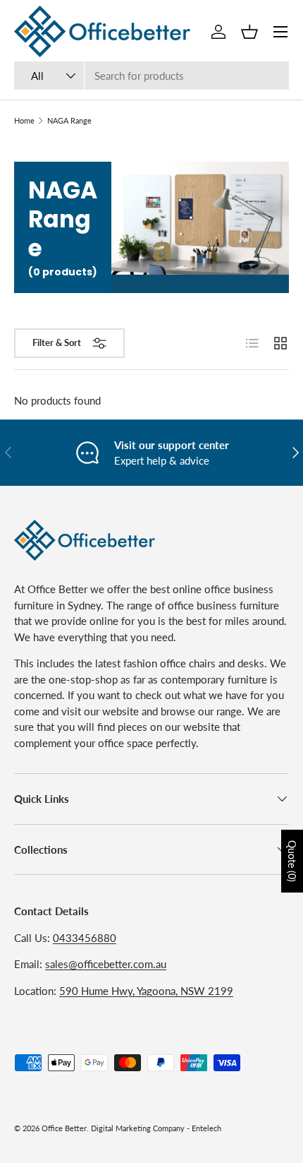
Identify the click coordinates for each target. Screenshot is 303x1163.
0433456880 (84, 937)
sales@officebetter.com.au (105, 964)
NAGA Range (69, 120)
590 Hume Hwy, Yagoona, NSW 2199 (146, 990)
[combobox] (151, 75)
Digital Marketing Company (138, 1128)
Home (24, 120)
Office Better (64, 1128)
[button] (249, 31)
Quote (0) (292, 861)
